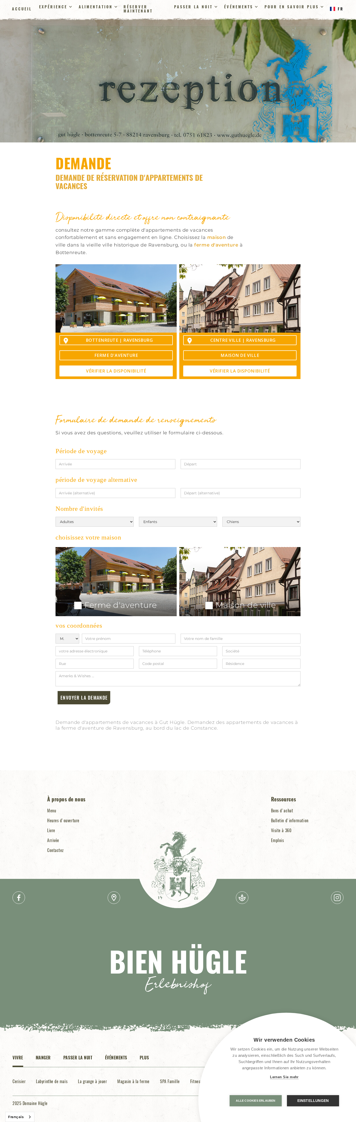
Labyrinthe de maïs (51, 1081)
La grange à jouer (92, 1081)
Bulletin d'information (290, 820)
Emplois (277, 840)
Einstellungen (313, 1101)
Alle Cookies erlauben (255, 1100)
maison (216, 237)
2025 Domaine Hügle (30, 1103)
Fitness (196, 1081)
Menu (51, 810)
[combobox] (19, 1117)
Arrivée (53, 840)
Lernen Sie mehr (284, 1077)
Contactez (55, 850)
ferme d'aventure (216, 245)
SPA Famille (170, 1081)
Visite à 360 (281, 830)
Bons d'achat (282, 810)
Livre (51, 830)
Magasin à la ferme (133, 1081)
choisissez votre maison (88, 537)
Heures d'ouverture (63, 820)
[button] (54, 7)
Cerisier (19, 1081)
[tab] (18, 1060)
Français (16, 1117)
